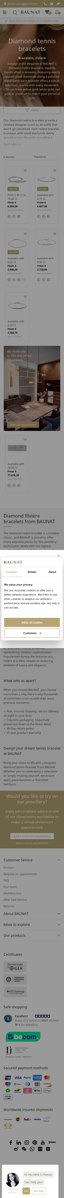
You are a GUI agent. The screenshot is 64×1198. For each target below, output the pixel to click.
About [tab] (52, 571)
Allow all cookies (32, 622)
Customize (30, 632)
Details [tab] (32, 571)
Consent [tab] (11, 571)
